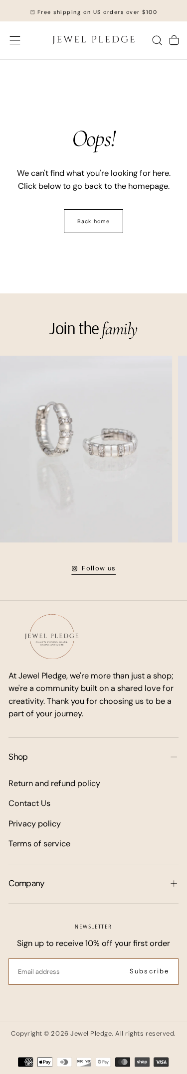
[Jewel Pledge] (51, 637)
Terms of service (39, 843)
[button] (14, 40)
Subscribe (149, 971)
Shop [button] (17, 756)
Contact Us (29, 803)
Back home (93, 221)
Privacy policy (34, 823)
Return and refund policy (54, 783)
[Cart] (174, 40)
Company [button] (26, 883)
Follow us (99, 568)
